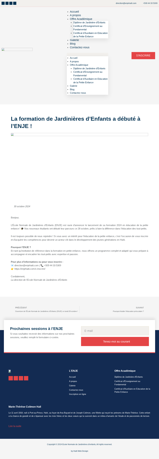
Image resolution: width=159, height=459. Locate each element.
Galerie (73, 85)
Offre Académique (81, 19)
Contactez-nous (79, 47)
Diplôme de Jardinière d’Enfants (89, 22)
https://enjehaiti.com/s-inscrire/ (29, 268)
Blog (72, 89)
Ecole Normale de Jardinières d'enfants (79, 444)
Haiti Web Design (80, 451)
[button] (87, 54)
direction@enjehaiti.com (26, 265)
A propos (74, 61)
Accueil (73, 58)
